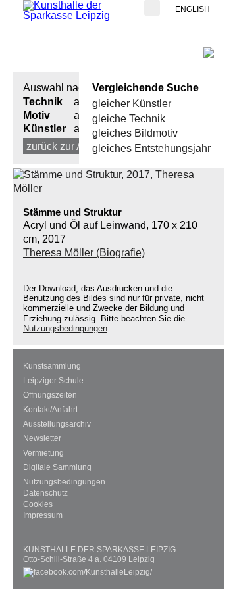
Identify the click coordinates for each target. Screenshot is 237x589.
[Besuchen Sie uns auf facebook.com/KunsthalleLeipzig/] (87, 570)
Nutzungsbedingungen (65, 328)
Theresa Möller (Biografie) (84, 252)
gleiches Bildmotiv (135, 133)
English (192, 9)
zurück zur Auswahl (71, 146)
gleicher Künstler (131, 103)
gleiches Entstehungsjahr (151, 148)
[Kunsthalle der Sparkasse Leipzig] (75, 10)
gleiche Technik (128, 118)
